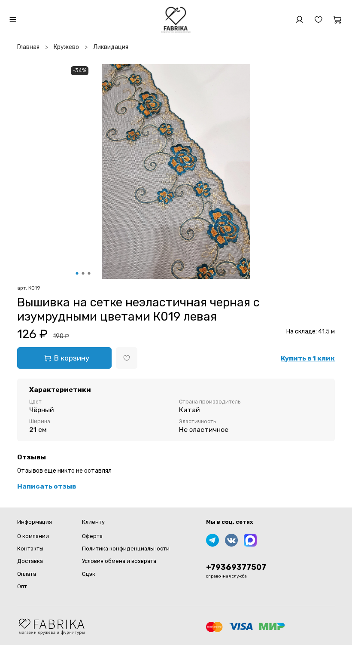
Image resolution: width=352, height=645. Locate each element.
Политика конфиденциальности (126, 548)
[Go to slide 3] (89, 273)
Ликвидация (110, 47)
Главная (28, 47)
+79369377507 (236, 567)
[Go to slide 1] (77, 273)
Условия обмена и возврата (119, 561)
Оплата (26, 574)
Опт (22, 586)
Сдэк (88, 574)
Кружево (66, 47)
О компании (33, 536)
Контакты (30, 548)
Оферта (92, 536)
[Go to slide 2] (83, 273)
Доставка (30, 561)
